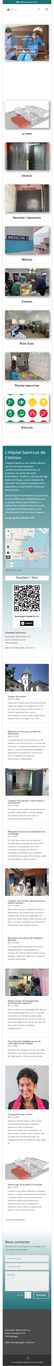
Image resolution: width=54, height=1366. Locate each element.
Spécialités (27, 427)
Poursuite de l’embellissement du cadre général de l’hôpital (24, 1042)
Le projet (27, 133)
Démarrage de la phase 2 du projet (25, 1184)
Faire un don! (27, 51)
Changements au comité (20, 1114)
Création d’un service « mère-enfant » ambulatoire (26, 801)
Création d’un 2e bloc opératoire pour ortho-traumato (26, 901)
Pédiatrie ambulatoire (27, 385)
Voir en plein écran (13, 570)
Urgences (27, 175)
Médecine (27, 259)
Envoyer (41, 1295)
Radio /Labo (27, 343)
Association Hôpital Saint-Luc (27, 37)
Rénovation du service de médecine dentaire (25, 939)
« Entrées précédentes (15, 1219)
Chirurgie (27, 301)
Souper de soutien (17, 696)
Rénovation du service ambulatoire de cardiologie (26, 832)
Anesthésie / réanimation (27, 217)
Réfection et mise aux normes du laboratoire (24, 732)
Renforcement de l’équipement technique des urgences (23, 1001)
